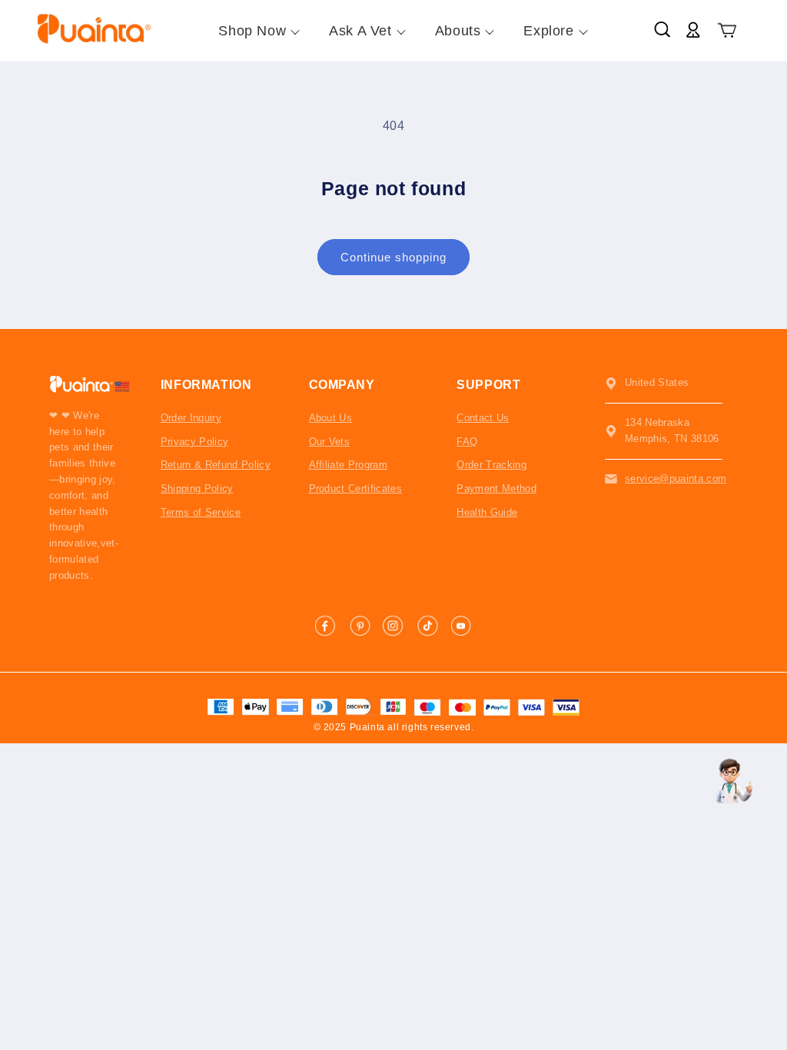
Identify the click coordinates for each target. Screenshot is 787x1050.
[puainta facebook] (326, 625)
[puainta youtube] (461, 625)
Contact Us (483, 418)
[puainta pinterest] (359, 625)
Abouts (458, 30)
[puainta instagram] (393, 625)
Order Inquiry (191, 418)
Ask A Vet (360, 30)
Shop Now (252, 30)
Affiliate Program (348, 464)
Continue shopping (393, 257)
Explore (548, 30)
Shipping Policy (197, 488)
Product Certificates (356, 488)
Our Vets (329, 441)
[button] (727, 31)
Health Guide (487, 512)
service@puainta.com (675, 478)
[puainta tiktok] (427, 625)
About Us (331, 418)
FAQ (467, 441)
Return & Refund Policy (216, 464)
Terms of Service (201, 512)
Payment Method (496, 488)
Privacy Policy (195, 441)
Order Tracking (491, 464)
